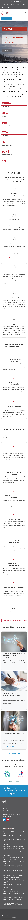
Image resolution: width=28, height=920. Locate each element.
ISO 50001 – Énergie (14, 519)
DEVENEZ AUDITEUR (7, 4)
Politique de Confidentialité (18, 912)
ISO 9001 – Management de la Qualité (14, 360)
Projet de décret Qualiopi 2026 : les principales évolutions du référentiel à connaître (14, 735)
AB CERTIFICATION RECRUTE (16, 1)
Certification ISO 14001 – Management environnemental (13, 836)
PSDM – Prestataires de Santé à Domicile (14, 496)
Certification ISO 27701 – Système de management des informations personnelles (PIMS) (14, 881)
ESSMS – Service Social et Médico (14, 451)
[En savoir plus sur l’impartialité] (14, 239)
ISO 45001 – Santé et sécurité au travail (14, 541)
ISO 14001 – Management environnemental (14, 384)
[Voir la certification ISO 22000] (14, 582)
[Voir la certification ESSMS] (14, 446)
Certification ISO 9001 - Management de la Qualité (14, 832)
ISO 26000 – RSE (14, 608)
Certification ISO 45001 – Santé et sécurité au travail (14, 840)
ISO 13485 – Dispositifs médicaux (14, 407)
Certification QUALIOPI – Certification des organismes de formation (14, 858)
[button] (9, 781)
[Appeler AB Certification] (5, 7)
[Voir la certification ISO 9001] (14, 355)
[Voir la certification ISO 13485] (14, 401)
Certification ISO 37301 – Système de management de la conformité (13, 866)
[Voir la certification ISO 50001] (14, 514)
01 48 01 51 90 (8, 813)
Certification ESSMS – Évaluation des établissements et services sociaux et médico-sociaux (15, 886)
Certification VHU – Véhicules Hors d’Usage (14, 897)
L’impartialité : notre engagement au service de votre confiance (14, 916)
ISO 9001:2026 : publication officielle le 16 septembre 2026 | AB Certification (14, 655)
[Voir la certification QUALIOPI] (14, 425)
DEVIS (7, 1)
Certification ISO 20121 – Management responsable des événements (13, 900)
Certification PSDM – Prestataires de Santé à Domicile (14, 894)
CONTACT (23, 4)
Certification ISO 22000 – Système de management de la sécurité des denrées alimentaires (13, 870)
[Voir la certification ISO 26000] (14, 604)
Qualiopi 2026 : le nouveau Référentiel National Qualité (11, 694)
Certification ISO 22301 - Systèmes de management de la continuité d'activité (13, 903)
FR (10, 7)
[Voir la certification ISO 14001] (14, 378)
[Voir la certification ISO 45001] (14, 536)
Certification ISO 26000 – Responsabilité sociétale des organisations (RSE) (13, 876)
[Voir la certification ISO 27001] (14, 559)
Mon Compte (7, 19)
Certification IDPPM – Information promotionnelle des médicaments (12, 890)
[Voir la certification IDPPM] (14, 468)
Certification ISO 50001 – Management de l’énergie (14, 843)
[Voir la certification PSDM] (14, 491)
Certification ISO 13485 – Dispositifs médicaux (15, 852)
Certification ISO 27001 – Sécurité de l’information (12, 854)
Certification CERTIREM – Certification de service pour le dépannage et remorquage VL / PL (15, 848)
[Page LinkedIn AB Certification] (4, 819)
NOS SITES (15, 4)
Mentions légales (7, 912)
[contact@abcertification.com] (2, 7)
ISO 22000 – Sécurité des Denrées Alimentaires (14, 588)
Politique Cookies (14, 914)
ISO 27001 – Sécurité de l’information (14, 565)
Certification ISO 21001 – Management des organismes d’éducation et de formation (14, 862)
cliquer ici (11, 257)
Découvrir (6, 50)
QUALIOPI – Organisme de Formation (14, 429)
